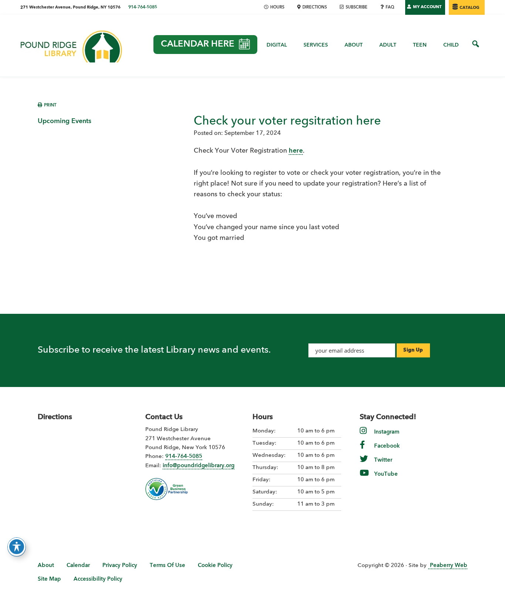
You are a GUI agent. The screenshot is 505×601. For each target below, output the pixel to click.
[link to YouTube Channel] (364, 478)
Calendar (78, 565)
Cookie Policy (215, 565)
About (46, 565)
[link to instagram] (363, 435)
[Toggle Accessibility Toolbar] (17, 547)
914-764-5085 (142, 7)
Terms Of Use (167, 565)
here (296, 150)
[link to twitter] (364, 464)
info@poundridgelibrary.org (198, 466)
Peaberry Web (448, 565)
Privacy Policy (119, 565)
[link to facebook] (362, 450)
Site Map (49, 579)
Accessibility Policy (98, 579)
